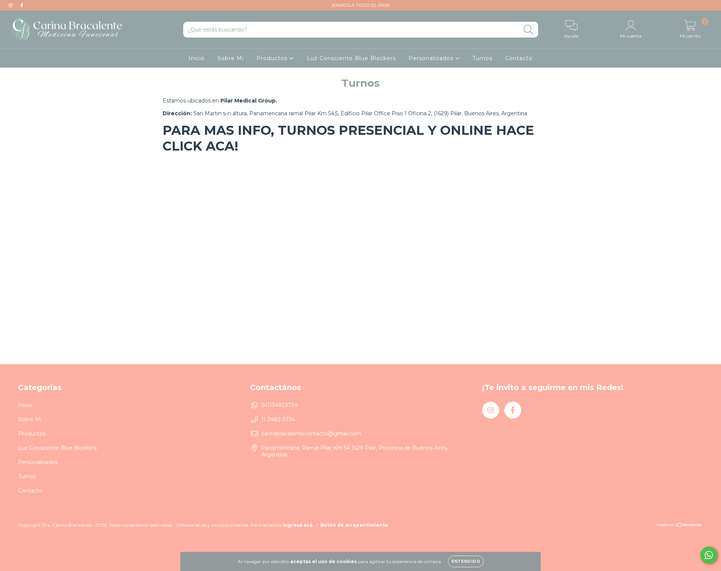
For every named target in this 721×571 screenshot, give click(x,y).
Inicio (197, 58)
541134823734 (279, 405)
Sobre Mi (230, 58)
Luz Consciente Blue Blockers (351, 58)
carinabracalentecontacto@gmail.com (311, 433)
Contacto (518, 58)
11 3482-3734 (278, 419)
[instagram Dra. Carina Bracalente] (11, 5)
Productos (272, 58)
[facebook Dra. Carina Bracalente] (22, 5)
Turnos (482, 58)
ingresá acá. (298, 525)
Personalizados (432, 58)
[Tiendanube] (679, 526)
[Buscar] (528, 30)
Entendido (465, 561)
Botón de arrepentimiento (354, 525)
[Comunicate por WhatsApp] (708, 555)
